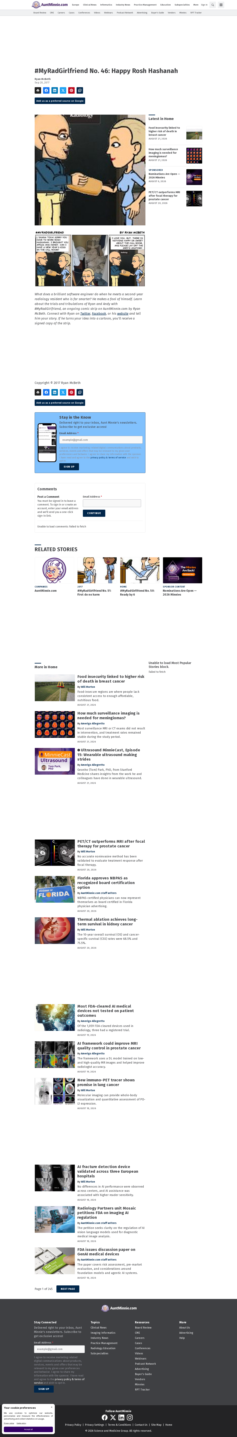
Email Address (69, 433)
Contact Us (141, 1424)
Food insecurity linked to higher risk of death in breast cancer (164, 131)
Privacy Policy (73, 1424)
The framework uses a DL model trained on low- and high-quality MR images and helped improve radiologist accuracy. (110, 1063)
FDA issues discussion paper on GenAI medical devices (106, 1252)
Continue (94, 513)
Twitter (85, 313)
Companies (41, 586)
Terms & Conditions (119, 1424)
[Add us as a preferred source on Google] (80, 90)
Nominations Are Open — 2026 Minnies (164, 175)
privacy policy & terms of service (108, 457)
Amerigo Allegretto (93, 723)
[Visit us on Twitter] (113, 1417)
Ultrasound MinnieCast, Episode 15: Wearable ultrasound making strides (108, 755)
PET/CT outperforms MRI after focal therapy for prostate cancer (164, 196)
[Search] (212, 5)
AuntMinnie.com (46, 590)
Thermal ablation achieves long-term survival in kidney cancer (107, 921)
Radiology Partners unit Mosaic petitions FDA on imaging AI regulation (106, 1213)
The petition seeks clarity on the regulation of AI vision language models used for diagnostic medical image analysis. (111, 1232)
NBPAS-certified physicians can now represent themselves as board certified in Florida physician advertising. (109, 902)
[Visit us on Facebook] (105, 1417)
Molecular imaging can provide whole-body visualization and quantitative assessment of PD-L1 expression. (111, 1099)
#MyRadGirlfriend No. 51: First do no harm (94, 592)
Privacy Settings (94, 1424)
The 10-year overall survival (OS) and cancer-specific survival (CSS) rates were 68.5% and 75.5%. (108, 939)
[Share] (46, 90)
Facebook (99, 313)
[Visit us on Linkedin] (121, 1417)
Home (123, 586)
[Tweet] (63, 90)
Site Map (156, 1424)
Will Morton (88, 686)
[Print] (38, 90)
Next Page (68, 1288)
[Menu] (221, 5)
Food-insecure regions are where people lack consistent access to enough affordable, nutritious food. (108, 696)
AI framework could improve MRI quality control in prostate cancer (109, 1045)
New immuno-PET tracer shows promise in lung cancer (106, 1082)
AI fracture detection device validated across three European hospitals (107, 1171)
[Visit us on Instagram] (130, 1417)
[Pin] (71, 90)
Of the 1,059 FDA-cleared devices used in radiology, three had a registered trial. (105, 1028)
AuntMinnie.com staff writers (99, 893)
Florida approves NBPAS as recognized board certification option (106, 883)
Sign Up (69, 466)
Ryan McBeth (43, 79)
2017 (80, 586)
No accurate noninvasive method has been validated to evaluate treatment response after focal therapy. (110, 861)
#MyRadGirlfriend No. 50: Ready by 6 (137, 592)
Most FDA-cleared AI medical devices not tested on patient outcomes (105, 1011)
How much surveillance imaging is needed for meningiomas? (163, 153)
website (122, 313)
